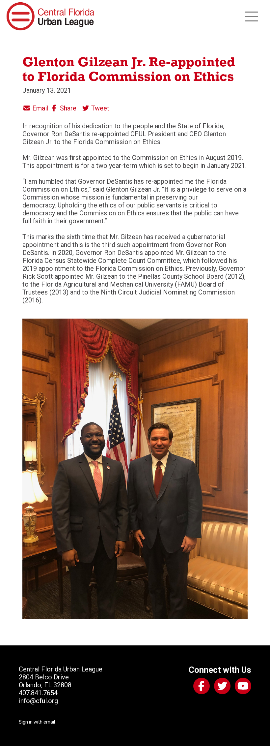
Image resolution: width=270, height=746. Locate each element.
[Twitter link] (220, 687)
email (49, 722)
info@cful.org (38, 701)
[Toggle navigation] (251, 16)
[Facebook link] (200, 687)
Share (67, 108)
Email (39, 108)
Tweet (99, 108)
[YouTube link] (241, 687)
